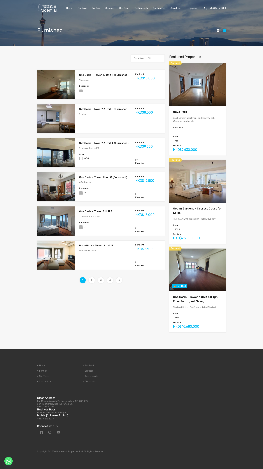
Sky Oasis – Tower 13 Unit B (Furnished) (103, 109)
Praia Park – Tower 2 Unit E (96, 245)
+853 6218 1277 (45, 418)
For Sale (96, 8)
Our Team (124, 8)
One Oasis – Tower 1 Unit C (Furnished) (103, 177)
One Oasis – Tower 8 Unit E (95, 211)
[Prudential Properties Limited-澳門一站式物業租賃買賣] (47, 11)
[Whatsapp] (8, 461)
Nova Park (180, 112)
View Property (56, 93)
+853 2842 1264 (217, 8)
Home (69, 8)
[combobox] (148, 58)
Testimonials (141, 8)
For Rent (82, 8)
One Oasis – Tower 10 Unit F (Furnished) (103, 74)
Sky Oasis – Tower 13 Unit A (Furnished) (103, 143)
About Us (175, 8)
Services (109, 8)
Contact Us (159, 8)
